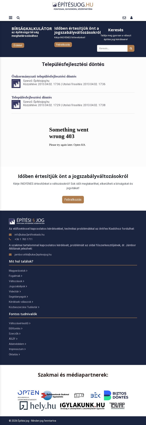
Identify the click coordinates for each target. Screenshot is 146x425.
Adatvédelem (16, 344)
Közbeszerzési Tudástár (23, 307)
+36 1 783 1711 (24, 239)
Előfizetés (14, 328)
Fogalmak (14, 275)
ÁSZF (12, 338)
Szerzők (14, 333)
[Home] (73, 5)
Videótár (14, 291)
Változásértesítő (18, 323)
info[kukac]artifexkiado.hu (30, 234)
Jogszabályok (17, 286)
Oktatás (13, 354)
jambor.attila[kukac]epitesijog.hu (33, 254)
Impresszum (16, 349)
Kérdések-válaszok (20, 301)
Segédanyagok (17, 296)
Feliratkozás (63, 44)
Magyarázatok (17, 270)
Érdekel (18, 45)
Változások (15, 281)
